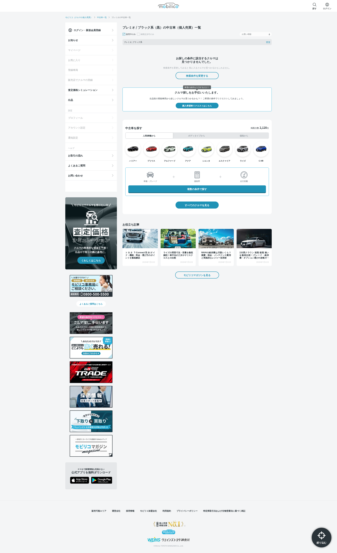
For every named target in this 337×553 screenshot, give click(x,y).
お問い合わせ (75, 175)
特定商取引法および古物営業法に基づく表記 (224, 510)
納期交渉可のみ (147, 34)
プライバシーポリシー (187, 510)
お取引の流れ (75, 155)
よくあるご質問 (76, 165)
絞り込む (321, 542)
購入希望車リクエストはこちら (197, 105)
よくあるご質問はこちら (91, 303)
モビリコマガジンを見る (197, 275)
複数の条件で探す (197, 189)
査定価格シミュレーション (83, 90)
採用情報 (130, 510)
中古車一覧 (102, 17)
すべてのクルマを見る (197, 205)
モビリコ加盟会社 (148, 510)
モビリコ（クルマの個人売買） (78, 17)
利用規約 (167, 510)
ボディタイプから (196, 135)
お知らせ (73, 40)
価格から (244, 135)
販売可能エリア (99, 510)
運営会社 (116, 510)
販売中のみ (131, 34)
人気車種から (149, 135)
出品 (70, 100)
